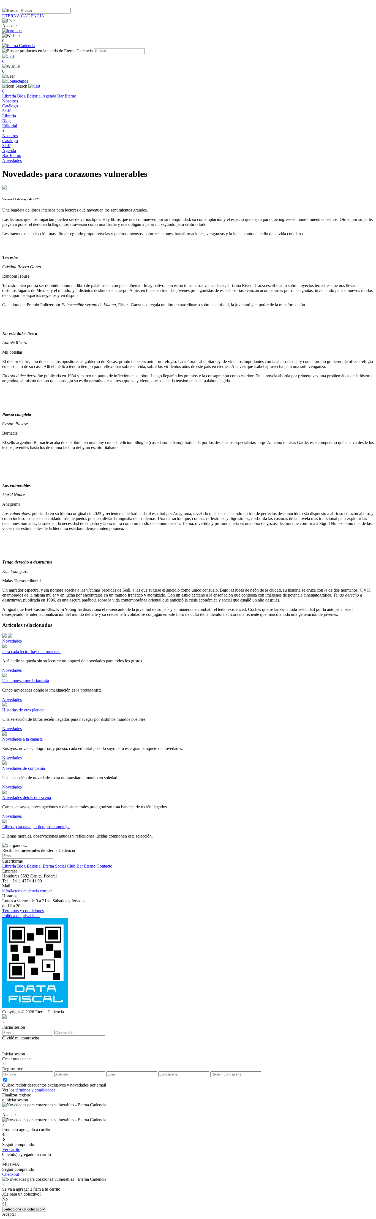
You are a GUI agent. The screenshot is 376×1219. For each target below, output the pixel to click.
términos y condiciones (35, 1090)
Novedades (12, 160)
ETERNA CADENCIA (23, 15)
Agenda (49, 96)
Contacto (104, 866)
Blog (22, 96)
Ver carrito (11, 1149)
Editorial (34, 96)
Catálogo (10, 106)
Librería (9, 96)
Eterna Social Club (59, 866)
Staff (6, 111)
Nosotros (10, 101)
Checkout (10, 1174)
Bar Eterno (66, 96)
